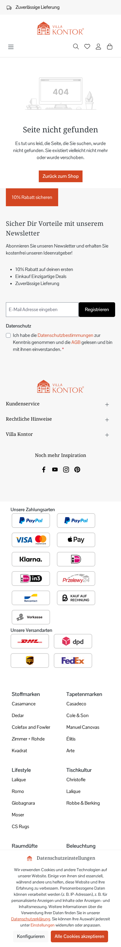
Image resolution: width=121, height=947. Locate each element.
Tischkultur (79, 770)
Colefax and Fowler (31, 727)
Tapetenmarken (84, 694)
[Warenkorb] (109, 47)
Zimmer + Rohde (28, 739)
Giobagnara (23, 803)
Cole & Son (77, 715)
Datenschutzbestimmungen (65, 335)
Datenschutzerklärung (30, 919)
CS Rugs (20, 826)
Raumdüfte (25, 845)
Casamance (24, 704)
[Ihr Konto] (98, 47)
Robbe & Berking (83, 803)
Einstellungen (43, 925)
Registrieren (97, 309)
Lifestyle (21, 770)
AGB (75, 342)
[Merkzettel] (87, 47)
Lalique (19, 780)
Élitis (70, 739)
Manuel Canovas (82, 727)
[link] (44, 469)
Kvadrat (19, 751)
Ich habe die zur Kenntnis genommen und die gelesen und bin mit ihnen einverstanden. (62, 342)
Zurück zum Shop (61, 176)
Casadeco (76, 704)
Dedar (18, 715)
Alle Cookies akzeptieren (79, 936)
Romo (18, 791)
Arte (70, 751)
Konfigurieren (31, 936)
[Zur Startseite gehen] (60, 28)
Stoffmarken (26, 694)
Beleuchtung (80, 845)
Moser (18, 815)
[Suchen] (76, 47)
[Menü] (11, 47)
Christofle (75, 780)
